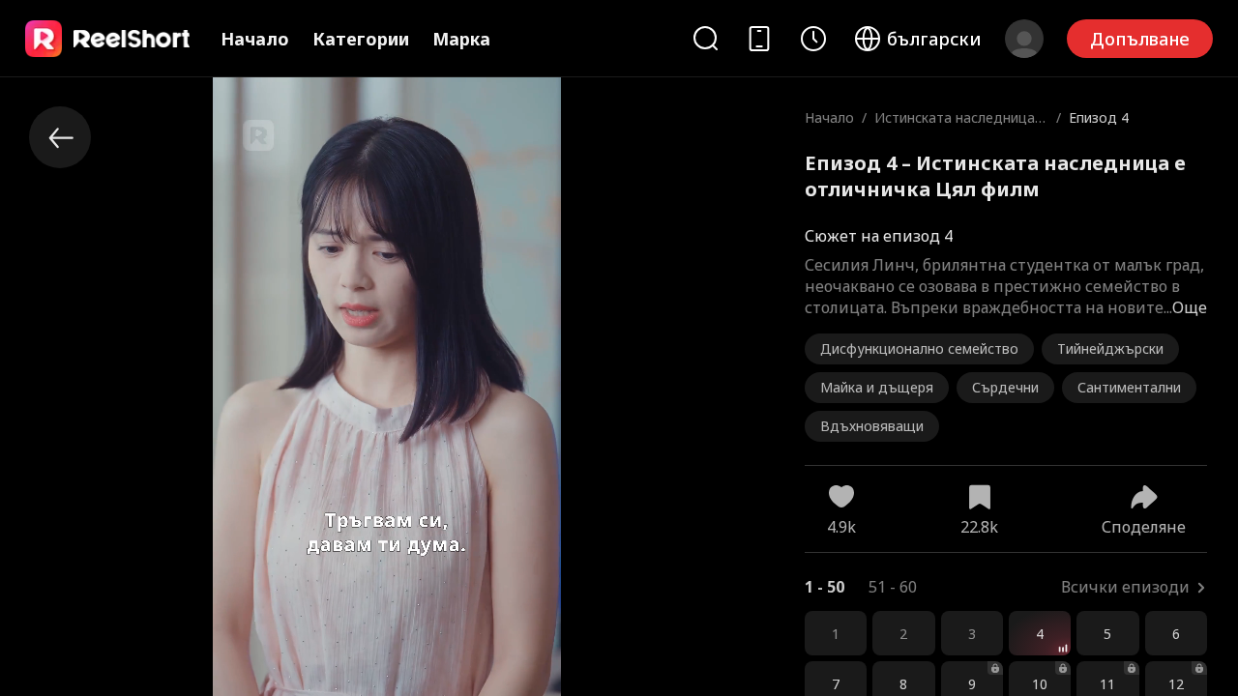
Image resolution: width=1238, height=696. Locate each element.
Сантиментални (1129, 387)
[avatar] (1024, 38)
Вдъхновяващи (872, 426)
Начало (255, 38)
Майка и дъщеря (876, 387)
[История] (813, 38)
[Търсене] (705, 38)
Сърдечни (1005, 387)
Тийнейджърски (1110, 348)
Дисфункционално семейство (919, 348)
